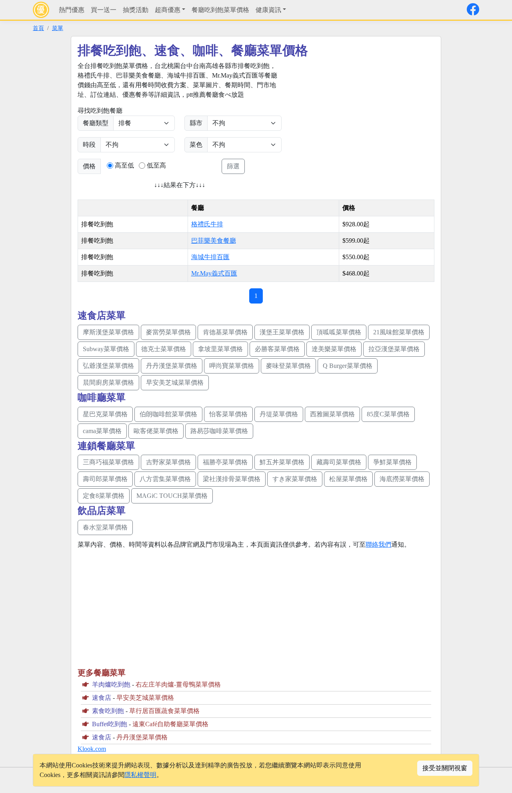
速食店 (101, 697)
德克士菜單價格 (163, 349)
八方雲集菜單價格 (165, 478)
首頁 (38, 28)
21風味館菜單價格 (398, 332)
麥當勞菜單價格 (168, 332)
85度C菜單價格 (388, 414)
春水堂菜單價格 (105, 527)
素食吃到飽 (108, 710)
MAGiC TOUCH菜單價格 (172, 495)
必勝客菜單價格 (277, 349)
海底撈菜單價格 (402, 478)
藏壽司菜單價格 (338, 462)
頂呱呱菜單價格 (338, 332)
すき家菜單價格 (294, 478)
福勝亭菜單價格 (225, 462)
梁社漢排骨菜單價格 (231, 478)
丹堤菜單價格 (279, 414)
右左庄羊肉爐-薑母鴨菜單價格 (178, 684)
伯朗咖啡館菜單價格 (168, 414)
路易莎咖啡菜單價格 (219, 430)
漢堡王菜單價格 (282, 332)
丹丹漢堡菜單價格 (171, 365)
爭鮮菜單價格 (392, 462)
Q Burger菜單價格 (347, 365)
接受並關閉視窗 (444, 768)
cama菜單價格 (102, 430)
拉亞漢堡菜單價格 (394, 349)
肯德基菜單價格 (225, 332)
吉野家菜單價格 (168, 462)
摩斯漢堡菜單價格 (108, 332)
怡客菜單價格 (228, 414)
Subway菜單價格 (106, 349)
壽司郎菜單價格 (105, 478)
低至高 (156, 165)
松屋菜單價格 (348, 478)
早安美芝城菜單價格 (175, 382)
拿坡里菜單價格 (220, 349)
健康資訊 (268, 9)
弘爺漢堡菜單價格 (108, 365)
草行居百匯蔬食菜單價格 (164, 710)
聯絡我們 (378, 544)
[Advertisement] (358, 117)
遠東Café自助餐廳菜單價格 (170, 724)
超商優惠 (167, 9)
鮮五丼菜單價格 (282, 462)
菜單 (57, 28)
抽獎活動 (135, 9)
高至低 (124, 165)
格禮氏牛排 (207, 224)
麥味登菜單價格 (288, 365)
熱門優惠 (71, 9)
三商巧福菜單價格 (108, 462)
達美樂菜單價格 (334, 349)
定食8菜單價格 (103, 495)
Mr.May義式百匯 (214, 273)
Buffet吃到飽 (109, 724)
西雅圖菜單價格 (332, 414)
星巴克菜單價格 (105, 414)
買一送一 (103, 9)
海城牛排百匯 (210, 257)
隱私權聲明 (140, 774)
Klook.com (92, 748)
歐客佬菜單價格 (156, 430)
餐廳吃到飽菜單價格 (220, 9)
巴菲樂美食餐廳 (213, 240)
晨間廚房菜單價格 (108, 382)
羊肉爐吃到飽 (111, 684)
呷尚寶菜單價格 (231, 365)
